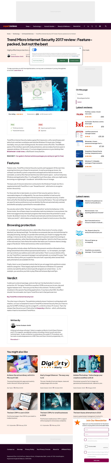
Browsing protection (83, 98)
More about (14, 339)
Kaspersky (40, 308)
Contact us (10, 449)
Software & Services (28, 33)
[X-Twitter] (92, 26)
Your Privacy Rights (38, 60)
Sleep (27, 26)
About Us (56, 449)
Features (80, 94)
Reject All (62, 60)
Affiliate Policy (66, 449)
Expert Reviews (8, 26)
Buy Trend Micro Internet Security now (20, 297)
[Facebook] (84, 26)
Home (8, 33)
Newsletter (76, 26)
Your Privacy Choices (43, 449)
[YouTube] (100, 26)
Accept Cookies (74, 60)
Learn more (17, 70)
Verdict (79, 102)
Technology (37, 26)
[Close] (80, 48)
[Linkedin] (88, 26)
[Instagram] (96, 26)
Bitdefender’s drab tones (16, 151)
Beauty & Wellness (64, 26)
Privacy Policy (29, 449)
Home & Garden (49, 26)
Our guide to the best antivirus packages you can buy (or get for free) (40, 156)
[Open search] (106, 26)
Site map (20, 449)
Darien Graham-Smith (17, 56)
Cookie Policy (75, 56)
